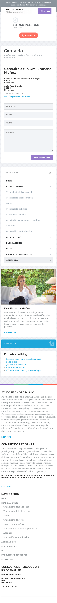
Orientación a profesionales (19, 231)
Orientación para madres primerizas (23, 220)
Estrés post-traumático (16, 214)
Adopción (10, 226)
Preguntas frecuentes (19, 254)
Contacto (12, 260)
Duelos (9, 203)
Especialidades (14, 186)
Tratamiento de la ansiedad (19, 192)
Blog (9, 249)
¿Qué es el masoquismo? (17, 365)
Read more (10, 332)
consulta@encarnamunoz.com (18, 96)
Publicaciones (14, 243)
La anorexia (11, 362)
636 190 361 (30, 35)
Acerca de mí (13, 237)
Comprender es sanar (16, 368)
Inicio (9, 181)
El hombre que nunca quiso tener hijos (23, 359)
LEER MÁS (6, 437)
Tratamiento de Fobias (16, 209)
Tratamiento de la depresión (19, 198)
